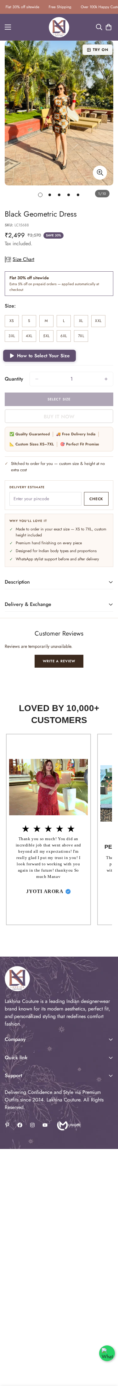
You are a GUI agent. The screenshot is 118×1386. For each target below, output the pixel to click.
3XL (13, 337)
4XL (31, 337)
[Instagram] (32, 1125)
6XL (65, 337)
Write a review (59, 661)
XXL (100, 322)
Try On (100, 50)
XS (14, 322)
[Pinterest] (7, 1125)
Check (96, 499)
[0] (108, 27)
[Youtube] (45, 1125)
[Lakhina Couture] (59, 27)
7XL (83, 337)
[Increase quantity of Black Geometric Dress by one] (106, 379)
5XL (48, 337)
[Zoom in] (100, 173)
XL (83, 322)
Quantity (14, 378)
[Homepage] (68, 1125)
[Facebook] (19, 1125)
